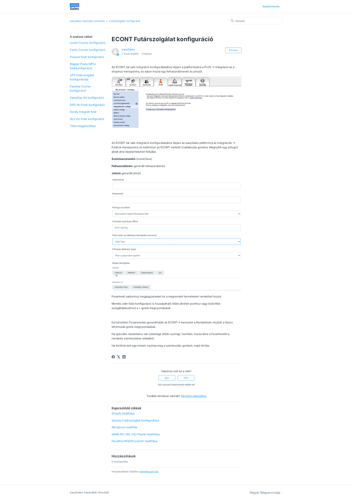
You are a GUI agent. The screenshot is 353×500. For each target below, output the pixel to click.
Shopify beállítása (123, 413)
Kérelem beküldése (193, 396)
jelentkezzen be (149, 471)
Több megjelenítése (83, 126)
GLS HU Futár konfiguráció (87, 119)
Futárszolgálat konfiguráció (124, 20)
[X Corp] (118, 357)
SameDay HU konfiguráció (87, 97)
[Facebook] (113, 357)
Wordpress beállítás (124, 427)
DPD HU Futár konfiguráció (87, 105)
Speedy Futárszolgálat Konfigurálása (135, 420)
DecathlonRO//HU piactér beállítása (134, 441)
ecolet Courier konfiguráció (88, 43)
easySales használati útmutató (87, 20)
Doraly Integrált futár (83, 112)
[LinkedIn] (124, 357)
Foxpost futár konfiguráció (87, 57)
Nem (186, 377)
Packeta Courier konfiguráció (80, 88)
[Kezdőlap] (74, 6)
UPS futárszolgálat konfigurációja (82, 77)
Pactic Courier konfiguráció (87, 50)
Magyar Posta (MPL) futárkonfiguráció (83, 66)
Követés (233, 50)
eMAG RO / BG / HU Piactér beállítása (136, 434)
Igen (167, 377)
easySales (128, 49)
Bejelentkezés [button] (271, 6)
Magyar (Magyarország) (265, 492)
